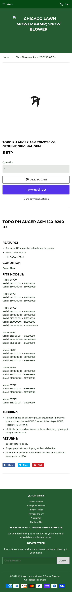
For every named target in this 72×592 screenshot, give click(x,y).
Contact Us (36, 522)
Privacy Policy (36, 513)
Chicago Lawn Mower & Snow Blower (39, 576)
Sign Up (63, 560)
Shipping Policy (36, 505)
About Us (36, 518)
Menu (10, 4)
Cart (66, 4)
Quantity (8, 162)
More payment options (36, 199)
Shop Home (36, 501)
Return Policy (36, 509)
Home (6, 57)
